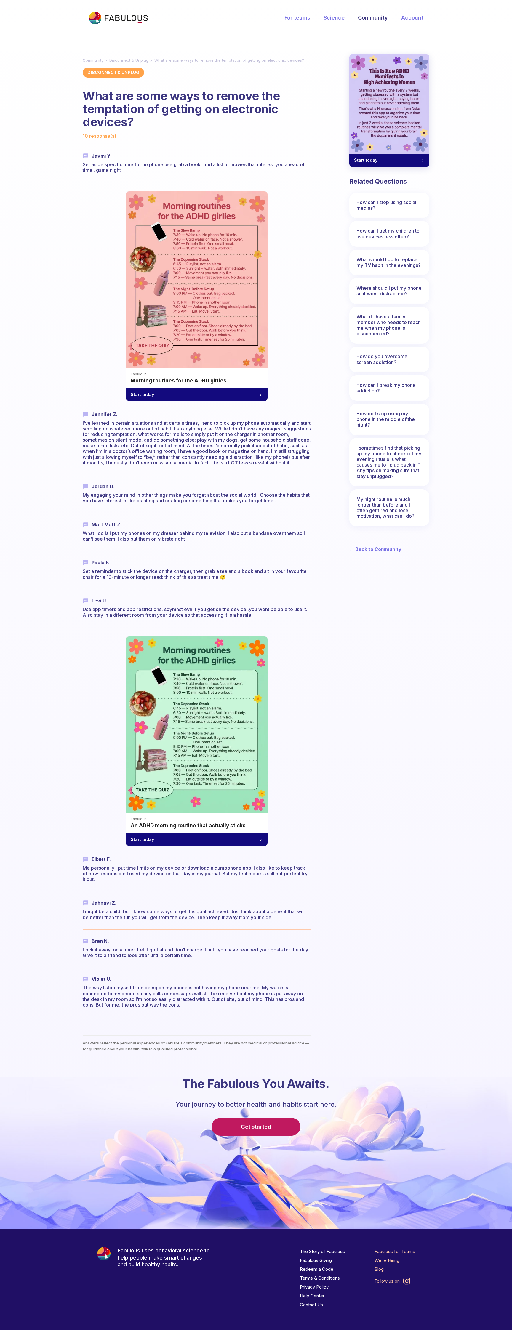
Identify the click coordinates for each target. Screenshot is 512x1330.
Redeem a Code (316, 1269)
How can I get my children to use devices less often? (388, 233)
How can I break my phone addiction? (386, 388)
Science (334, 18)
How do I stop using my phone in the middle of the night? (385, 419)
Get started (256, 1127)
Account (412, 18)
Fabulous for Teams (395, 1251)
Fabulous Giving (316, 1260)
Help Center (312, 1296)
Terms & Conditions (320, 1278)
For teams (297, 18)
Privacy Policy (314, 1287)
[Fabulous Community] (118, 18)
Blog (379, 1269)
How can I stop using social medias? (386, 205)
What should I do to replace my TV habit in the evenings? (388, 262)
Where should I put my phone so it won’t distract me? (389, 291)
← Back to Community (375, 549)
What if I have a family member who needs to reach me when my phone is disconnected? (388, 325)
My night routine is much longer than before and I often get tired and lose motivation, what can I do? (385, 507)
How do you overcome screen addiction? (381, 359)
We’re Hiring (387, 1260)
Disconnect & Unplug (128, 60)
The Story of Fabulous (322, 1251)
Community (373, 18)
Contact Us (311, 1304)
